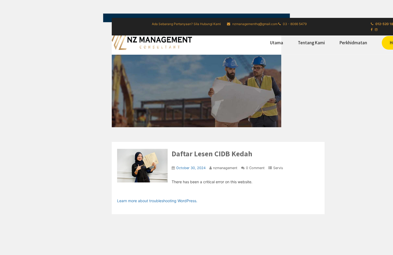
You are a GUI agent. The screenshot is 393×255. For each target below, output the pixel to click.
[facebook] (372, 29)
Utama (276, 43)
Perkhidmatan (353, 43)
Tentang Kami (311, 43)
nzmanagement (225, 168)
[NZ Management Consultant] (152, 42)
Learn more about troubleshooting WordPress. (157, 200)
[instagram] (376, 29)
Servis (278, 168)
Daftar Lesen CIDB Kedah (212, 153)
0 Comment (255, 168)
